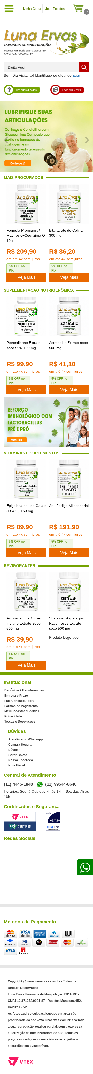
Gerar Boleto (17, 755)
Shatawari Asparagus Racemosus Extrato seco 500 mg (66, 623)
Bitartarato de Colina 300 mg (66, 232)
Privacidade (13, 716)
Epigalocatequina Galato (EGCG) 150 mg (26, 508)
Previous (6, 140)
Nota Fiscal (16, 765)
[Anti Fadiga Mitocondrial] (69, 479)
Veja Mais (27, 277)
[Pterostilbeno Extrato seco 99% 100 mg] (26, 316)
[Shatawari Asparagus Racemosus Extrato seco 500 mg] (69, 592)
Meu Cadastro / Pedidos (21, 711)
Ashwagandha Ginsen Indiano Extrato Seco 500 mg (24, 623)
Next (86, 140)
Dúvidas (14, 750)
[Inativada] (53, 821)
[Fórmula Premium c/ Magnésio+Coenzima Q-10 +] (26, 204)
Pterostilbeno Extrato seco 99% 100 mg (23, 345)
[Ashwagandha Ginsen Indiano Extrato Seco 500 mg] (26, 592)
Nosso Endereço (20, 760)
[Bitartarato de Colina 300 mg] (69, 204)
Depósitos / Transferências (24, 690)
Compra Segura (20, 745)
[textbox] (46, 67)
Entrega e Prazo (16, 696)
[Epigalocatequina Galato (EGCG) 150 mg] (26, 479)
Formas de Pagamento (21, 706)
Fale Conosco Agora (19, 701)
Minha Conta (32, 9)
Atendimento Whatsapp (25, 739)
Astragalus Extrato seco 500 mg (68, 345)
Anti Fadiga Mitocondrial (69, 506)
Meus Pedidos (54, 9)
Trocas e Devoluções (19, 721)
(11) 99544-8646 (60, 784)
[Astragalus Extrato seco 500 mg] (69, 316)
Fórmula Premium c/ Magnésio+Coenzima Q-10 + (26, 235)
